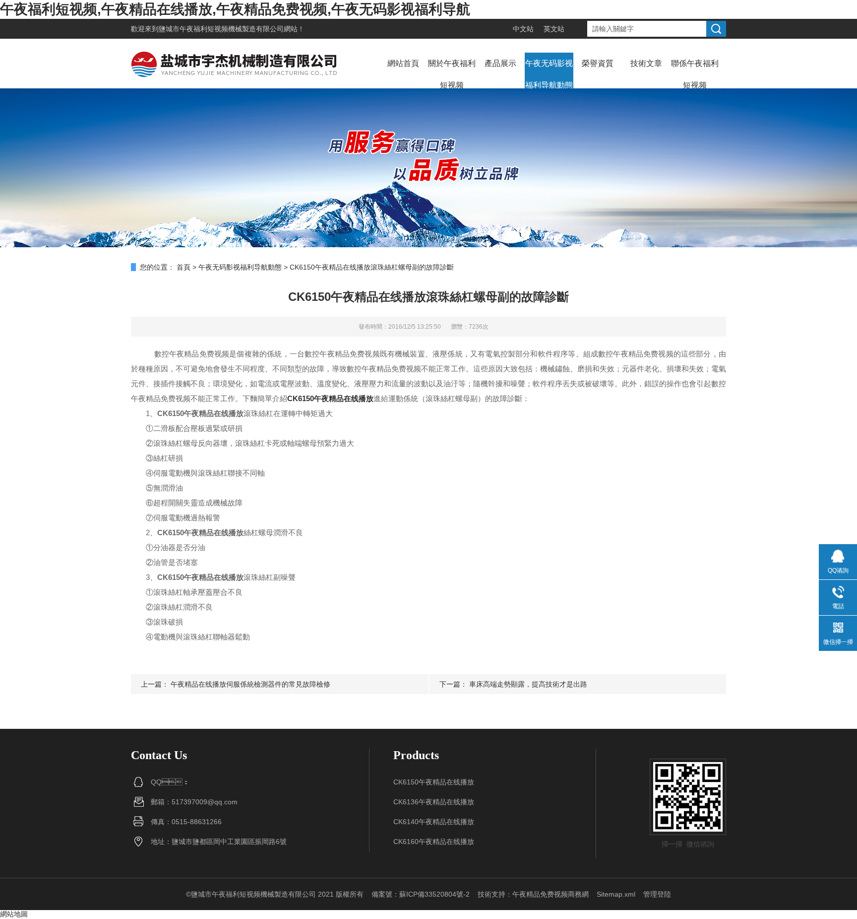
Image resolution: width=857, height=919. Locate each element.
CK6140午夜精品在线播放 (433, 822)
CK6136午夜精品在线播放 (433, 802)
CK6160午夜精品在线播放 (433, 842)
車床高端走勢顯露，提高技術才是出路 (528, 684)
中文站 (523, 29)
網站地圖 (14, 914)
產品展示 (500, 63)
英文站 (554, 29)
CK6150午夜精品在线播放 (433, 782)
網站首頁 (403, 63)
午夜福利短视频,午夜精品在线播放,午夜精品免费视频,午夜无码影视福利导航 (235, 9)
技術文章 (646, 63)
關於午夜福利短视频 (452, 74)
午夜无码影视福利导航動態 (549, 74)
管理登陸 (657, 894)
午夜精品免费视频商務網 (550, 894)
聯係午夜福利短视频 (695, 74)
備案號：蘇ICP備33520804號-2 (420, 894)
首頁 (183, 267)
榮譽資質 (597, 63)
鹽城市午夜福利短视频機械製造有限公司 (221, 29)
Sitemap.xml (616, 894)
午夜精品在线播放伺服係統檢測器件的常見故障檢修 (250, 684)
